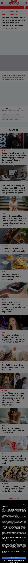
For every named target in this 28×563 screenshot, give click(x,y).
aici (23, 526)
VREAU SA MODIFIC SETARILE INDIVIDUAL (14, 560)
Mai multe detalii (15, 515)
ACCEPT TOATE (14, 557)
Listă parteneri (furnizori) (6, 553)
